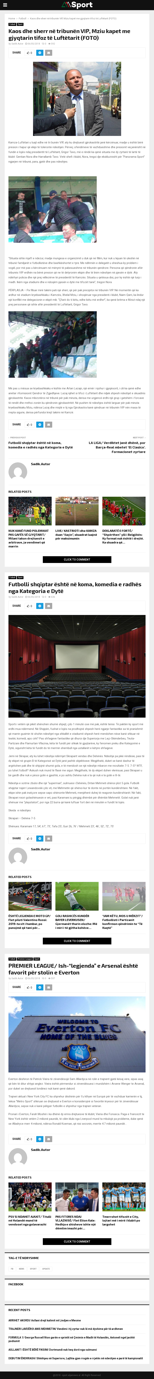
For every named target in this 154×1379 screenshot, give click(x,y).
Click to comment (77, 559)
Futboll (12, 24)
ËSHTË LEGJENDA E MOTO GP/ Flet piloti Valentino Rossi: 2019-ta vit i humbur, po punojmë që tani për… (29, 921)
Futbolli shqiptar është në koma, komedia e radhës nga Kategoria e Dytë (40, 445)
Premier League (25, 959)
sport (33, 1269)
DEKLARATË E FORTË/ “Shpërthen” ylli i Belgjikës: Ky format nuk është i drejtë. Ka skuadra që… (123, 536)
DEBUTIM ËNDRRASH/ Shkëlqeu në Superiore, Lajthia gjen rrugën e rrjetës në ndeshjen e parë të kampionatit (75, 1358)
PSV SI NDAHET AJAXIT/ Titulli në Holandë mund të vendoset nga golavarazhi (29, 1220)
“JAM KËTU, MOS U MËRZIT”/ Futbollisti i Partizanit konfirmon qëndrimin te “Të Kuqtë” (122, 921)
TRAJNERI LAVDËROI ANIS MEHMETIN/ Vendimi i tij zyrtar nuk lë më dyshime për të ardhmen (65, 1328)
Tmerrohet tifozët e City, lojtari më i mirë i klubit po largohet (121, 1220)
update (46, 1269)
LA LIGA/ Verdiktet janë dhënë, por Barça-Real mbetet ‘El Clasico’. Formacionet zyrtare (117, 447)
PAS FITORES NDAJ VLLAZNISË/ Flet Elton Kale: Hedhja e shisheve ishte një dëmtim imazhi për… (75, 1222)
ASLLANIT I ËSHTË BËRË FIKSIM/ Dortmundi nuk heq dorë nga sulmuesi (52, 1349)
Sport (20, 24)
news (21, 1269)
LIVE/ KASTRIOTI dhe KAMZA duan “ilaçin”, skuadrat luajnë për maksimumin (76, 534)
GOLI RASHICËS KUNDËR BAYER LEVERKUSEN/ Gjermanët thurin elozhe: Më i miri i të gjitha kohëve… (76, 921)
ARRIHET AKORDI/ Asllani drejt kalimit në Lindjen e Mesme (44, 1320)
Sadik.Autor (17, 43)
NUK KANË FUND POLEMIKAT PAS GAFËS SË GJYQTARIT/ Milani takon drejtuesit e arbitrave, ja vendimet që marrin (28, 538)
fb (12, 1269)
